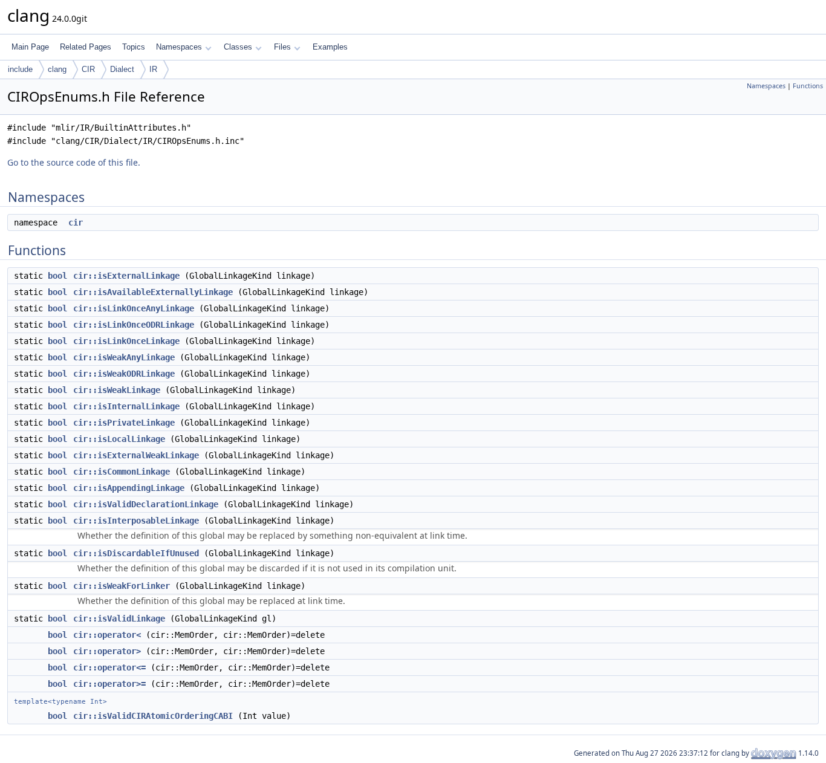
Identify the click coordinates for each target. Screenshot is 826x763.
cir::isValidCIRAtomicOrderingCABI (153, 716)
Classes (238, 46)
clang (57, 69)
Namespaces (179, 46)
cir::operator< (107, 635)
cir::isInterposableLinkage (136, 520)
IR (153, 69)
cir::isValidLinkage (119, 618)
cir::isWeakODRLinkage (124, 373)
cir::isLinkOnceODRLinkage (133, 325)
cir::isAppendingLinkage (128, 488)
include (20, 69)
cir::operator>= (109, 684)
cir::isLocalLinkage (119, 439)
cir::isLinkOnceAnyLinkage (133, 308)
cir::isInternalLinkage (126, 406)
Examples (330, 46)
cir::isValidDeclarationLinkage (145, 504)
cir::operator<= (109, 667)
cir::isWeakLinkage (116, 390)
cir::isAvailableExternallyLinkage (153, 292)
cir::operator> (107, 651)
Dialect (122, 69)
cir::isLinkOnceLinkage (126, 341)
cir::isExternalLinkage (126, 276)
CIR (88, 69)
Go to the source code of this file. (73, 162)
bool (57, 276)
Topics (133, 46)
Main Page (30, 46)
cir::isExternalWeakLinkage (136, 455)
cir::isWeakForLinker (121, 586)
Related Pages (85, 46)
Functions (808, 86)
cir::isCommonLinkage (121, 471)
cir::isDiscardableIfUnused (136, 553)
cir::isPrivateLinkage (124, 422)
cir (75, 222)
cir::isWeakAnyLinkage (124, 357)
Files (282, 46)
